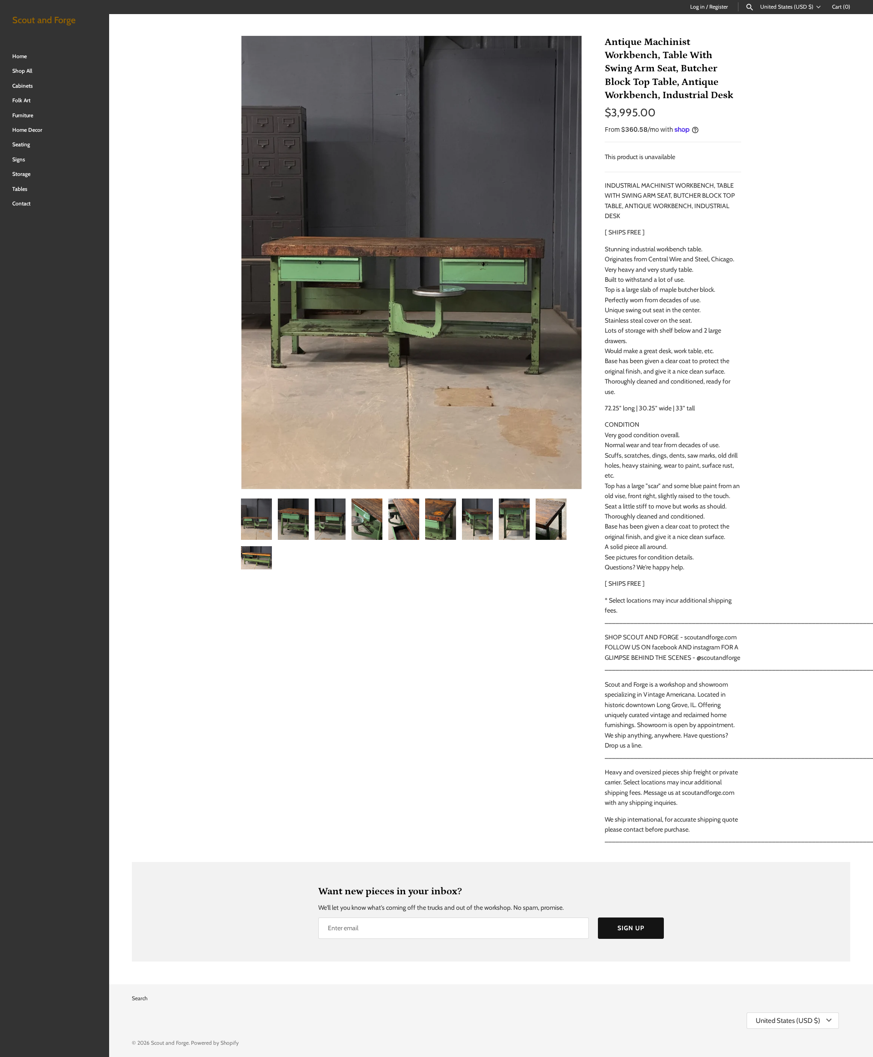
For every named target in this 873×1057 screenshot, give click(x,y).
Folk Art (21, 100)
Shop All (22, 71)
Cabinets (22, 86)
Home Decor (27, 130)
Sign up (630, 928)
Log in (697, 7)
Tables (19, 189)
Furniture (22, 115)
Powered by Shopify (215, 1043)
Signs (18, 159)
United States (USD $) (786, 7)
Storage (21, 174)
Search (139, 998)
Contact (21, 203)
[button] (562, 263)
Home (19, 56)
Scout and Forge (170, 1043)
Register (718, 7)
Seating (21, 144)
